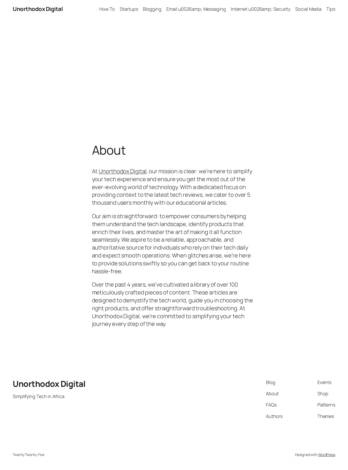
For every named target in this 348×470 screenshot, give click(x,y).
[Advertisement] (174, 71)
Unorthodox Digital (38, 9)
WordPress (326, 454)
